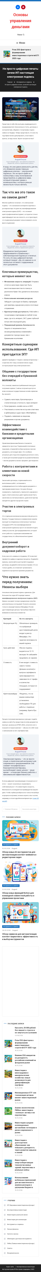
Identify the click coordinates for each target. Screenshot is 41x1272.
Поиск (19, 35)
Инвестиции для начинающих (17, 1219)
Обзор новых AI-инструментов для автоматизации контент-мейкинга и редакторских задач (19, 854)
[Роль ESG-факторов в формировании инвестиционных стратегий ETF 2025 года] (8, 1043)
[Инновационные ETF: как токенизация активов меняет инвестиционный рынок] (8, 1096)
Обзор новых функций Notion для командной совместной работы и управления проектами (18, 895)
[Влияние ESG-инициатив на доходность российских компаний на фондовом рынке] (8, 1058)
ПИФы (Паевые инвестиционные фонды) (20, 1243)
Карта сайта (10, 1267)
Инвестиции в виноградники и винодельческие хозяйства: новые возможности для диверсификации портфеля (23, 1077)
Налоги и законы (12, 1234)
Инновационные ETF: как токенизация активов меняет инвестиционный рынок (25, 1096)
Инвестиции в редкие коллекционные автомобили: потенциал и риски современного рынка (26, 1128)
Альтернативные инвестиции (17, 1210)
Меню (22, 42)
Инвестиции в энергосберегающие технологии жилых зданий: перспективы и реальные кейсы (25, 1165)
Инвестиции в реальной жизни (17, 1215)
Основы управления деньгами (20, 20)
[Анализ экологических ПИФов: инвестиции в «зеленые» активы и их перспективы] (8, 1111)
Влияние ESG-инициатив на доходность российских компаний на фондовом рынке (25, 1059)
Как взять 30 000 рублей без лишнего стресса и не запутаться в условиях (26, 1030)
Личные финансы (13, 1229)
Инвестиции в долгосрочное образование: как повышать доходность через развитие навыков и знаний (25, 1146)
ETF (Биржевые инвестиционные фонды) (20, 1205)
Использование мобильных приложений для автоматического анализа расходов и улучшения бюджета (25, 1182)
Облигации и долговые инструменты (19, 1239)
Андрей (17, 107)
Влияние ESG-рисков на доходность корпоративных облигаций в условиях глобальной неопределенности (12, 809)
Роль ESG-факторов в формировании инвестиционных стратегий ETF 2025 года (24, 54)
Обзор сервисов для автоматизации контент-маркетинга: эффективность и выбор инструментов (20, 936)
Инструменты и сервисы (14, 103)
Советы (9, 1248)
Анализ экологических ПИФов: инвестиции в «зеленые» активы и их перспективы (25, 1111)
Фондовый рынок (13, 1253)
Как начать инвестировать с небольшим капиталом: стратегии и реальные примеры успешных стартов (30, 809)
